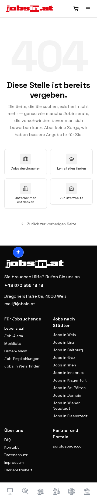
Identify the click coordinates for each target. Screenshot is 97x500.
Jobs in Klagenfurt (70, 380)
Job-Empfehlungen (21, 358)
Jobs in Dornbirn (67, 395)
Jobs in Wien (64, 365)
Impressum (14, 462)
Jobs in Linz (63, 342)
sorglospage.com (69, 446)
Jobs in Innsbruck (69, 372)
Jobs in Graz (64, 357)
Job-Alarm (13, 335)
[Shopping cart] (76, 9)
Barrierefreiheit (18, 470)
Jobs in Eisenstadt (70, 415)
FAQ (7, 439)
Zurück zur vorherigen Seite (51, 223)
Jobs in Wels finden (22, 366)
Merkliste (12, 343)
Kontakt (11, 447)
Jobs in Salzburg (68, 349)
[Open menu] (88, 9)
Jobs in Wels (64, 334)
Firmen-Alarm (15, 351)
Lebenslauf (14, 328)
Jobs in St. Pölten (69, 387)
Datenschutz (16, 454)
